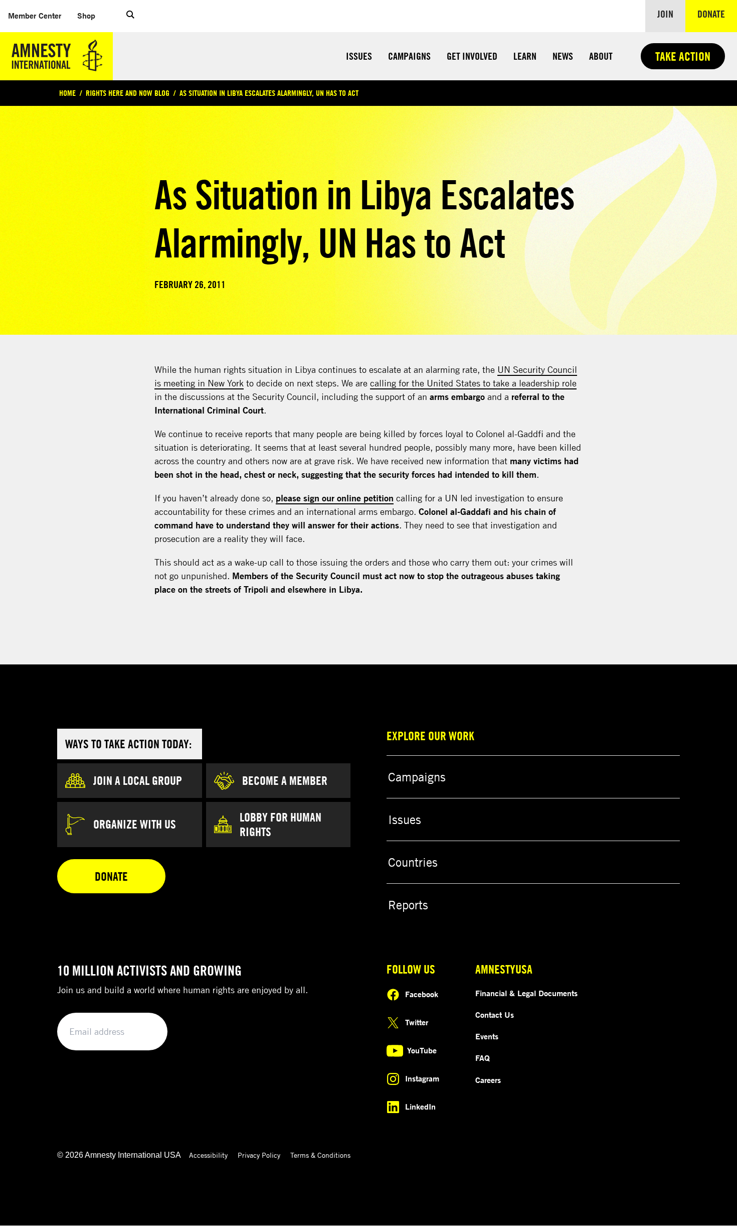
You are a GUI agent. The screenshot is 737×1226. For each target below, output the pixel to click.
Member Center (38, 15)
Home (67, 93)
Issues (359, 56)
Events (486, 1036)
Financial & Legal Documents (526, 993)
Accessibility (208, 1155)
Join (665, 14)
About (601, 56)
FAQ (482, 1058)
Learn (524, 56)
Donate (717, 13)
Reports (408, 905)
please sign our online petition (335, 497)
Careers (488, 1080)
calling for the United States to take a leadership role (473, 382)
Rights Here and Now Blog (127, 93)
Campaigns (409, 56)
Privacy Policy (259, 1155)
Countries (413, 862)
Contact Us (494, 1015)
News (562, 56)
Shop (90, 15)
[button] (130, 16)
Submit (142, 1032)
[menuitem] (34, 16)
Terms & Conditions (320, 1155)
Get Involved (472, 56)
